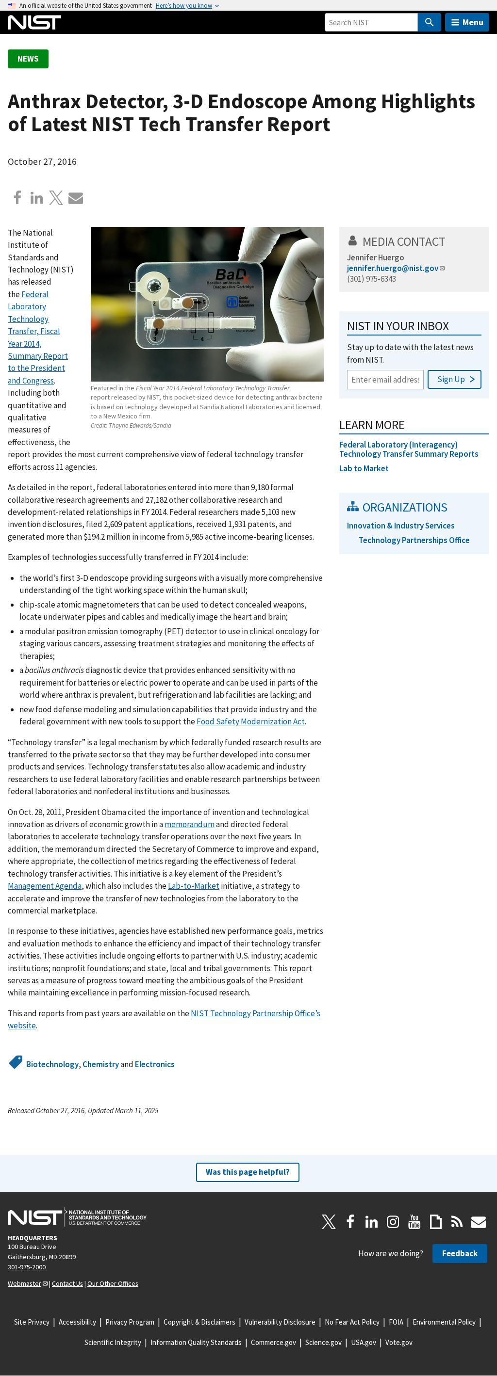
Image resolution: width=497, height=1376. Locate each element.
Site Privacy (32, 1322)
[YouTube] (414, 1221)
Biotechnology (52, 1064)
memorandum (190, 824)
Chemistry (101, 1064)
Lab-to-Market (193, 885)
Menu (473, 22)
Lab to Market (364, 468)
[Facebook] (17, 198)
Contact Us (67, 1283)
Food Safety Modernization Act (251, 721)
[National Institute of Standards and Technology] (77, 1217)
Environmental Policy (444, 1322)
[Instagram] (393, 1221)
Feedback (460, 1253)
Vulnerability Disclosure (280, 1322)
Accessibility (77, 1322)
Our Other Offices (112, 1283)
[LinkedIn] (371, 1221)
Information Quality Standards (196, 1342)
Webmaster (24, 1283)
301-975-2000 (27, 1267)
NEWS (28, 58)
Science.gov (323, 1342)
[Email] (75, 198)
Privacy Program (129, 1322)
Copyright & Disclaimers (199, 1322)
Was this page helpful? (248, 1172)
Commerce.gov (273, 1342)
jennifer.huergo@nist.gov (392, 268)
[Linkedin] (37, 198)
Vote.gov (399, 1342)
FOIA (396, 1322)
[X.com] (56, 198)
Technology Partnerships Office (414, 540)
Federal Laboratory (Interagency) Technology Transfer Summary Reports (409, 449)
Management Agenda (45, 885)
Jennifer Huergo (375, 257)
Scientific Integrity (112, 1342)
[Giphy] (436, 1221)
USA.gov (363, 1342)
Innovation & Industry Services (401, 525)
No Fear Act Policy (352, 1322)
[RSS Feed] (457, 1221)
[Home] (34, 22)
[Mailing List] (478, 1221)
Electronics (155, 1064)
